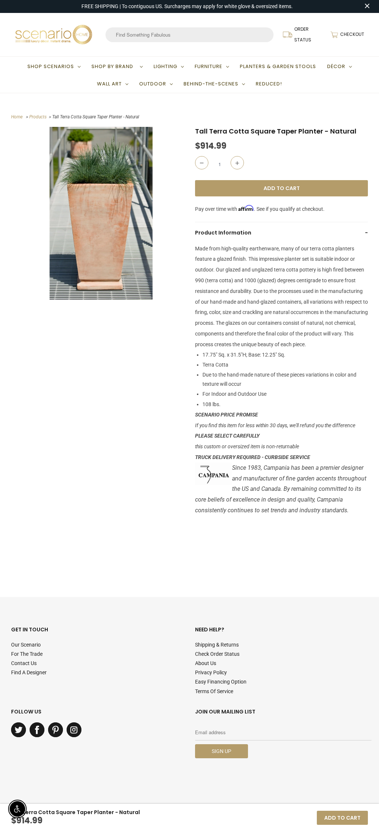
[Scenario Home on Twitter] (18, 729)
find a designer (29, 672)
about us (205, 663)
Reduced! (269, 83)
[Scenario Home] (54, 34)
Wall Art (109, 83)
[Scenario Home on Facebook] (37, 729)
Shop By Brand (113, 66)
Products (38, 116)
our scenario (26, 645)
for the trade (27, 654)
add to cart (342, 817)
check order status (217, 654)
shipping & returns (217, 645)
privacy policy (211, 672)
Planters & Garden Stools (278, 66)
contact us (24, 663)
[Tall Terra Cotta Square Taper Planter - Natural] (101, 213)
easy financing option (220, 682)
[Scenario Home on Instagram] (74, 729)
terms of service (214, 691)
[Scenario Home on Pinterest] (55, 729)
